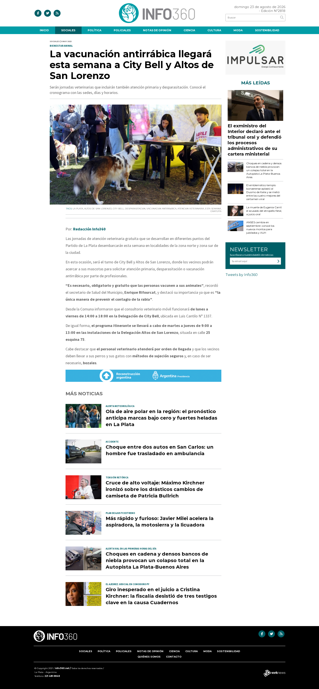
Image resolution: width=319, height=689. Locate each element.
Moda (238, 30)
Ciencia (189, 30)
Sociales (68, 30)
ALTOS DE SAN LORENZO (98, 208)
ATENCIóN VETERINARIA (191, 208)
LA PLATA (78, 208)
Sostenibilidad (267, 30)
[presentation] (57, 159)
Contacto (173, 656)
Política (94, 30)
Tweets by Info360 (241, 275)
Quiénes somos (149, 656)
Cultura (214, 30)
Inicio (44, 30)
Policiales (122, 30)
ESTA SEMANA (213, 208)
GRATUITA (215, 211)
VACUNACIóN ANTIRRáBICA (161, 208)
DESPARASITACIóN (135, 208)
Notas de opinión (157, 30)
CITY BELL (118, 208)
